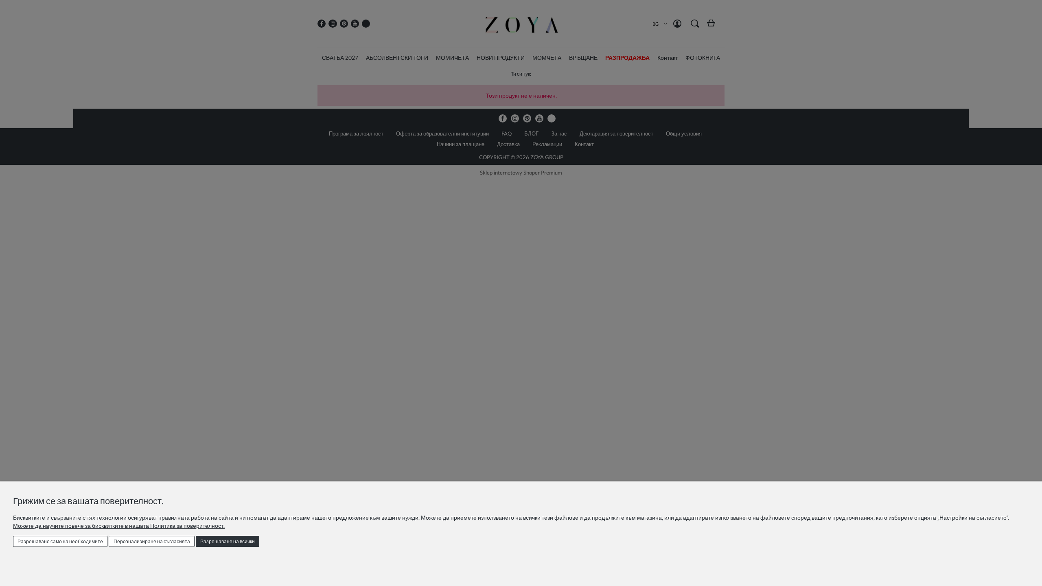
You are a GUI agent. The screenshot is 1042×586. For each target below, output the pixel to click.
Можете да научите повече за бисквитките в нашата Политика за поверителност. (119, 525)
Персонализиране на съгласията (152, 541)
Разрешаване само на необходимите (60, 541)
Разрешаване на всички (227, 541)
